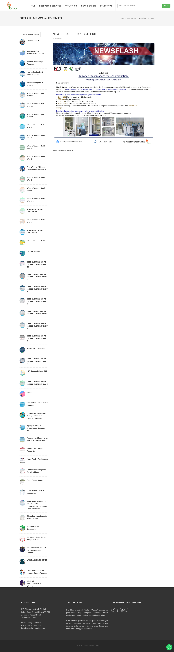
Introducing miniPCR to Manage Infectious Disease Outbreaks (36, 415)
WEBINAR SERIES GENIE (37, 560)
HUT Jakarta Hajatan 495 (37, 371)
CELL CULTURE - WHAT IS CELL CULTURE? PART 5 (37, 326)
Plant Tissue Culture (35, 480)
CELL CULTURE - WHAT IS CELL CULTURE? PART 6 (37, 313)
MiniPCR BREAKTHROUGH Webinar (34, 583)
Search (166, 6)
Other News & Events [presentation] (31, 34)
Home (122, 18)
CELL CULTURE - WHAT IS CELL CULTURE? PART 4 (37, 338)
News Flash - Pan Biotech (37, 459)
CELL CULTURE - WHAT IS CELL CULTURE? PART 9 (37, 276)
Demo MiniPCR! (33, 40)
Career (29, 392)
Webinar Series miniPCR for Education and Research (36, 550)
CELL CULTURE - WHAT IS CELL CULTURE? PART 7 (37, 301)
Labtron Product (33, 251)
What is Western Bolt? (36, 241)
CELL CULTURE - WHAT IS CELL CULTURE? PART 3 (37, 361)
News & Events (131, 18)
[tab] (31, 34)
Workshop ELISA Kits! (36, 348)
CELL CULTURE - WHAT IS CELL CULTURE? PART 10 (37, 264)
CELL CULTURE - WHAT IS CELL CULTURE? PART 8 (37, 289)
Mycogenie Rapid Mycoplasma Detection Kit (36, 428)
